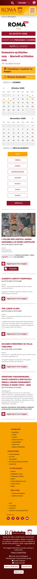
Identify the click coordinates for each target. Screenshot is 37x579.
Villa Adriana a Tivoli (28, 400)
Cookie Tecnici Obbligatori (19, 556)
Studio (14, 437)
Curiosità (12, 464)
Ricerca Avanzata (16, 76)
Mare (13, 486)
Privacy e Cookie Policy (18, 552)
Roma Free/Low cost (18, 481)
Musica (18, 184)
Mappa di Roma (17, 496)
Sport (17, 190)
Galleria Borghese (18, 396)
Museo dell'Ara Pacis (8, 400)
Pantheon (10, 394)
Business (15, 432)
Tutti (18, 154)
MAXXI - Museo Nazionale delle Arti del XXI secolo (17, 286)
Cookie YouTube (19, 563)
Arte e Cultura (17, 439)
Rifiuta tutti (19, 572)
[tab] (18, 70)
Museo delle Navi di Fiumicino (11, 393)
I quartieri (13, 459)
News (13, 479)
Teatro (18, 195)
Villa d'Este (18, 400)
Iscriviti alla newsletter (18, 510)
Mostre (17, 178)
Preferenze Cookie (18, 533)
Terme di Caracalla (27, 398)
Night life (15, 444)
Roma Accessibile (18, 493)
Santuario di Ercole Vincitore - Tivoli (12, 402)
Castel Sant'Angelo (19, 394)
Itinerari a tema (17, 474)
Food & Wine (15, 484)
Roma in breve (14, 454)
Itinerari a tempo (17, 476)
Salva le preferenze (11, 566)
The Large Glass (11, 308)
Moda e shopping (18, 447)
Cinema (18, 160)
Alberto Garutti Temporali (17, 279)
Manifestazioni (17, 172)
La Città (12, 457)
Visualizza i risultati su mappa (18, 70)
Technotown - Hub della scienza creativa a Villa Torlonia (18, 354)
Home (4, 17)
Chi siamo (12, 505)
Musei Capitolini (6, 250)
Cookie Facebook (19, 561)
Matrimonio (16, 442)
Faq (10, 503)
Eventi (13, 471)
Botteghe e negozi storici (18, 461)
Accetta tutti (26, 566)
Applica (18, 203)
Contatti (12, 508)
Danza (17, 166)
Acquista (13, 269)
